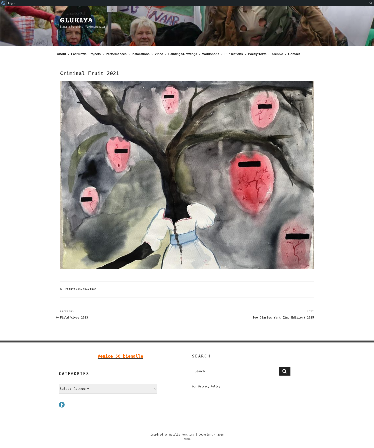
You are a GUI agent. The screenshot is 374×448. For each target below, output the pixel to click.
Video (159, 54)
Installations (141, 54)
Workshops (210, 54)
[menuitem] (3, 3)
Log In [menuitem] (12, 3)
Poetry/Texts (257, 54)
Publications (233, 54)
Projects (94, 54)
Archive (277, 54)
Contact (294, 54)
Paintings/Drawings (182, 54)
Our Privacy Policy (206, 386)
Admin (187, 439)
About (61, 54)
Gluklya (76, 20)
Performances (116, 54)
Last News (78, 54)
